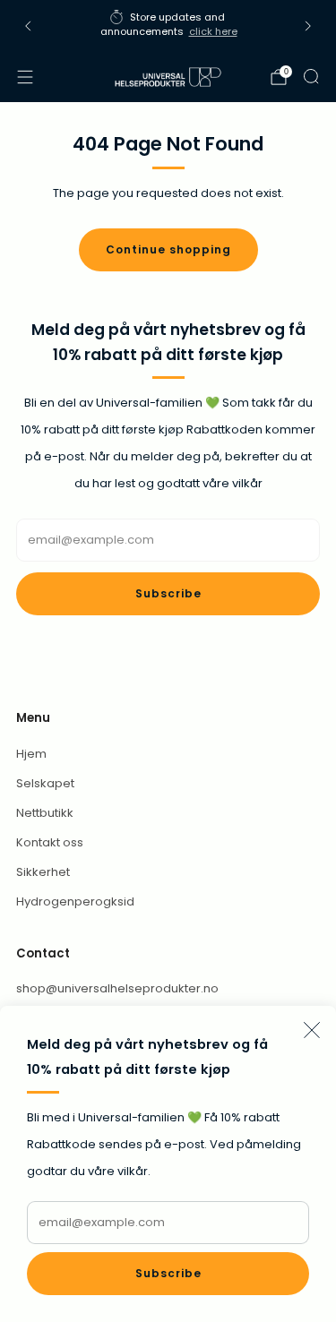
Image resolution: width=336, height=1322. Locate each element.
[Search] (311, 76)
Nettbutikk (44, 812)
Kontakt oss (49, 842)
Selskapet (45, 783)
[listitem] (168, 26)
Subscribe (168, 1273)
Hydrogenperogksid (75, 901)
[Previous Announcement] (28, 26)
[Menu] (25, 77)
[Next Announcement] (308, 26)
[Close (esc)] (312, 1030)
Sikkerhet (43, 871)
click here (213, 31)
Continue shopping (168, 249)
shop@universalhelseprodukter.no (117, 988)
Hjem (31, 753)
